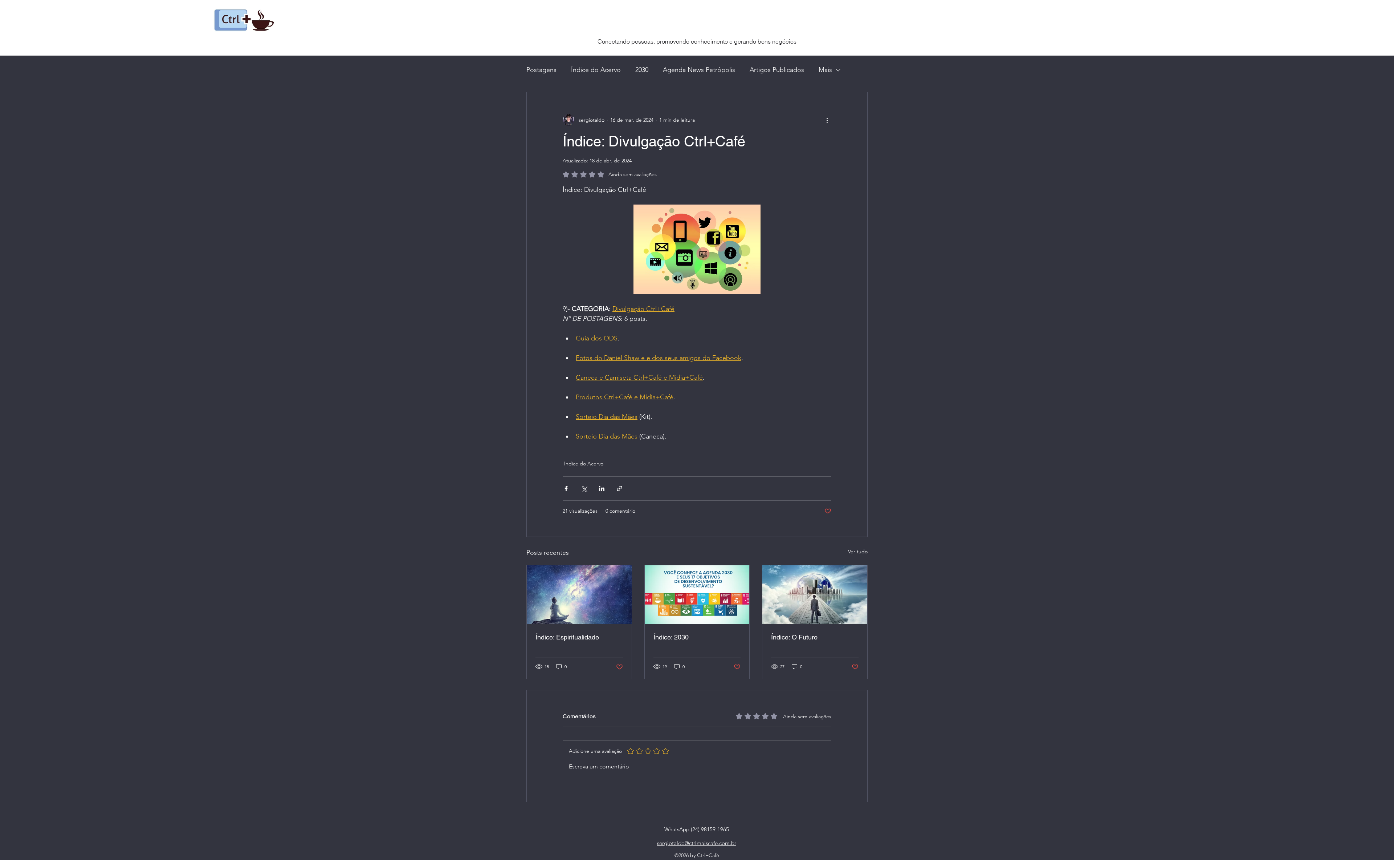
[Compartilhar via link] (619, 488)
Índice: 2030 (671, 637)
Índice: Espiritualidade (567, 637)
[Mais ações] (827, 120)
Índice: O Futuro (794, 637)
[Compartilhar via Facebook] (566, 488)
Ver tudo (858, 551)
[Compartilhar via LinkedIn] (601, 488)
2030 (641, 70)
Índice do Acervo (596, 70)
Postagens (541, 70)
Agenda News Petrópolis (699, 70)
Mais (825, 70)
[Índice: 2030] (697, 594)
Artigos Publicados (777, 70)
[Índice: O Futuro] (814, 594)
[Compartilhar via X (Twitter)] (583, 488)
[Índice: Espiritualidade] (579, 594)
